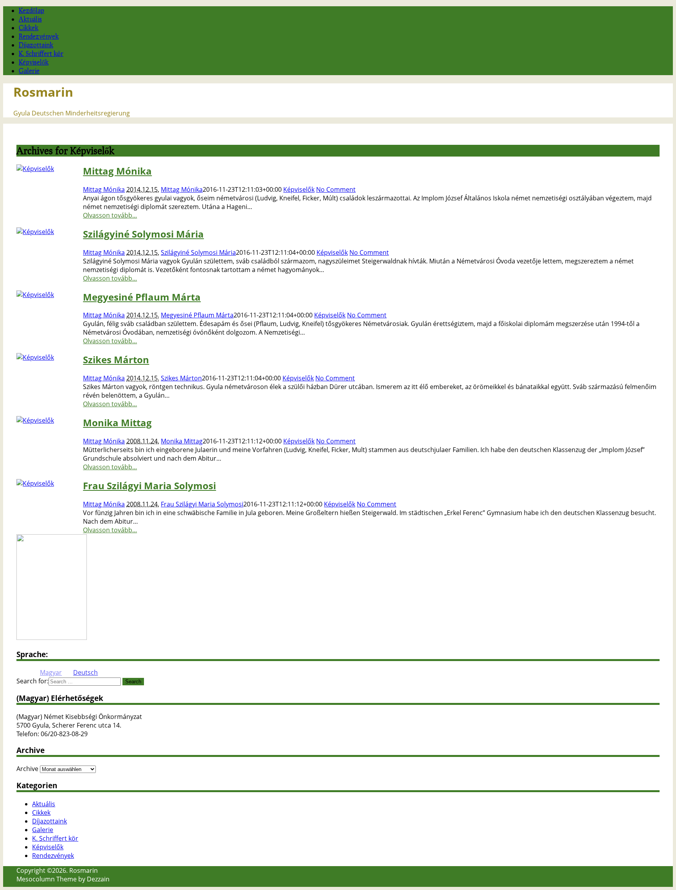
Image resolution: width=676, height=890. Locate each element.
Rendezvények (39, 36)
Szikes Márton (116, 359)
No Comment (336, 189)
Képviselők (34, 62)
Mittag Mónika (117, 170)
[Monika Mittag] (35, 420)
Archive (27, 768)
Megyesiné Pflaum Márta (142, 296)
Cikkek (28, 27)
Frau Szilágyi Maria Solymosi (149, 485)
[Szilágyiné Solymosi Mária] (35, 231)
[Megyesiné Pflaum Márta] (35, 294)
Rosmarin (43, 91)
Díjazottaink (36, 45)
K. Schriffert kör (41, 53)
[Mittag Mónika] (35, 168)
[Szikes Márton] (35, 357)
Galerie (29, 70)
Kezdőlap (31, 10)
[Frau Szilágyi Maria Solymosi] (35, 483)
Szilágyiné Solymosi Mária (143, 233)
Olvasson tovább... (110, 215)
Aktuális (30, 19)
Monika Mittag (117, 422)
